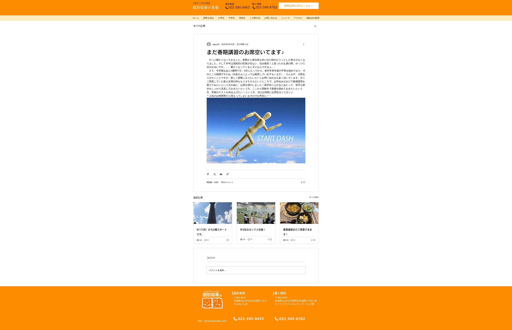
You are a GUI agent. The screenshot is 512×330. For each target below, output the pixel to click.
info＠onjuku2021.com (215, 321)
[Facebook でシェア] (208, 174)
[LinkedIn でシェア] (221, 174)
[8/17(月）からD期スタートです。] (212, 213)
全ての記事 (199, 26)
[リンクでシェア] (227, 174)
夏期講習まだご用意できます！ (297, 232)
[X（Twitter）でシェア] (214, 174)
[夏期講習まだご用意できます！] (299, 213)
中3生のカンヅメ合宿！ (253, 229)
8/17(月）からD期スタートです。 (212, 232)
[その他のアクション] (303, 44)
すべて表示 (314, 197)
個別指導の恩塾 (206, 7)
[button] (315, 26)
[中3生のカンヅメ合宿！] (256, 213)
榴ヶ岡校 (256, 4)
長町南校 (229, 4)
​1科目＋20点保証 (201, 3)
